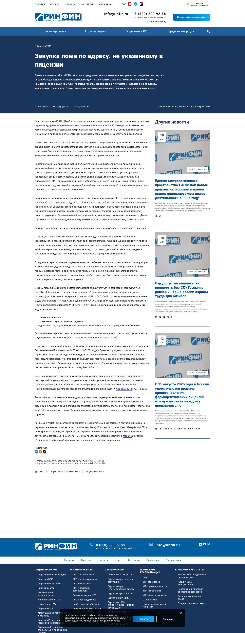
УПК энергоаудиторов (154, 595)
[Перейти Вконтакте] (200, 544)
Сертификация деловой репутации (120, 580)
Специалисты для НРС (84, 595)
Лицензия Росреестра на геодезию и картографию (51, 621)
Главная (40, 4)
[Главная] (58, 17)
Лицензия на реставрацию (52, 574)
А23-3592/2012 (124, 389)
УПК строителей (151, 582)
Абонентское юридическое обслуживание (192, 576)
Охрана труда (150, 599)
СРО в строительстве (84, 574)
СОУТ (169, 317)
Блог (118, 560)
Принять (143, 619)
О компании (105, 4)
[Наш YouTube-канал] (129, 4)
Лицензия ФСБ (45, 608)
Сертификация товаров (120, 593)
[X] (44, 451)
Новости (70, 4)
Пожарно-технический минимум (154, 605)
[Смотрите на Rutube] (141, 4)
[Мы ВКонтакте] (124, 4)
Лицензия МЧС (45, 579)
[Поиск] (208, 31)
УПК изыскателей (152, 590)
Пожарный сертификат (120, 574)
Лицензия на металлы (49, 583)
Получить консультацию (191, 17)
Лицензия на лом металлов (64, 472)
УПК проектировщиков (155, 586)
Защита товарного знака (191, 603)
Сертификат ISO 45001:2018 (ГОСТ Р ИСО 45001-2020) (121, 605)
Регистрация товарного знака (190, 597)
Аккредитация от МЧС (49, 599)
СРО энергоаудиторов (84, 599)
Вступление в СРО (136, 31)
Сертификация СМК (118, 598)
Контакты (87, 4)
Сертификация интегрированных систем (121, 587)
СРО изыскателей (82, 583)
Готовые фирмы (95, 31)
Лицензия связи (46, 588)
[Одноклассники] (40, 451)
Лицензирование (55, 31)
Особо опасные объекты (86, 604)
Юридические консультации (185, 583)
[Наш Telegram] (135, 4)
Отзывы (55, 4)
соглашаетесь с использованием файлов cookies (94, 620)
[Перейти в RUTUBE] (208, 544)
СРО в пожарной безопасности (81, 589)
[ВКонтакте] (36, 451)
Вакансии (153, 560)
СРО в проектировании (85, 579)
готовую (127, 436)
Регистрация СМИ (47, 604)
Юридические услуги (181, 31)
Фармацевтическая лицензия (184, 429)
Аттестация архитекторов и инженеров (52, 614)
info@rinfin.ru (116, 14)
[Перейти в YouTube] (204, 544)
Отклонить (168, 619)
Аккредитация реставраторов (46, 593)
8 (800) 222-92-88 (150, 14)
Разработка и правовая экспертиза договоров (190, 590)
